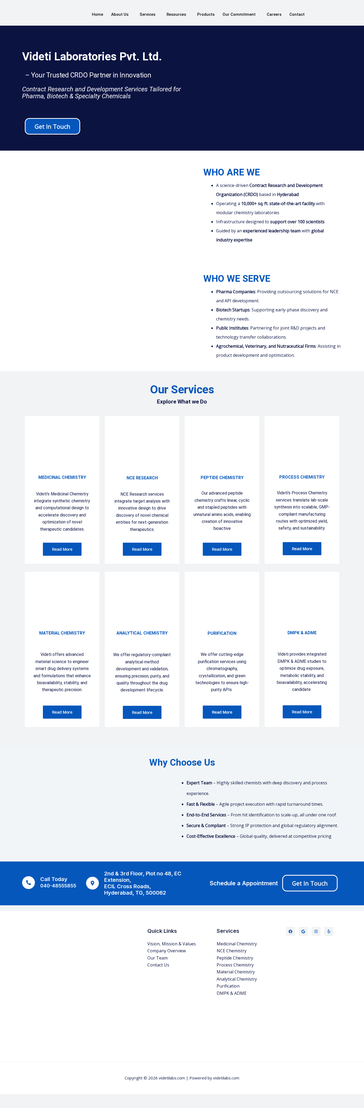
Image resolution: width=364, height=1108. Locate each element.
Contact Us (158, 965)
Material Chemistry (236, 972)
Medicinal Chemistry (237, 944)
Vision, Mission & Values (171, 944)
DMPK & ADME (231, 993)
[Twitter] (303, 931)
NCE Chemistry (231, 951)
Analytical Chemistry (237, 979)
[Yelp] (328, 931)
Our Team (157, 958)
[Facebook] (290, 931)
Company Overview (166, 951)
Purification (228, 986)
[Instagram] (316, 931)
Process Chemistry (235, 965)
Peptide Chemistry (235, 958)
